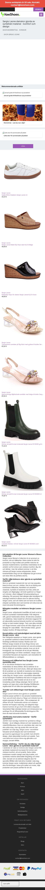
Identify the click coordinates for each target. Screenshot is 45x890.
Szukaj (38, 9)
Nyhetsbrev (22, 854)
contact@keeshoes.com (22, 5)
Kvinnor (22, 786)
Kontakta (22, 803)
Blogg (22, 841)
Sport (22, 794)
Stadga (22, 807)
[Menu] (41, 14)
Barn (22, 783)
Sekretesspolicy (22, 811)
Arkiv (22, 845)
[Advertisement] (22, 61)
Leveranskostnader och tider (22, 824)
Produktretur (22, 828)
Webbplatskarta (22, 815)
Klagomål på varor (22, 832)
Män (22, 790)
